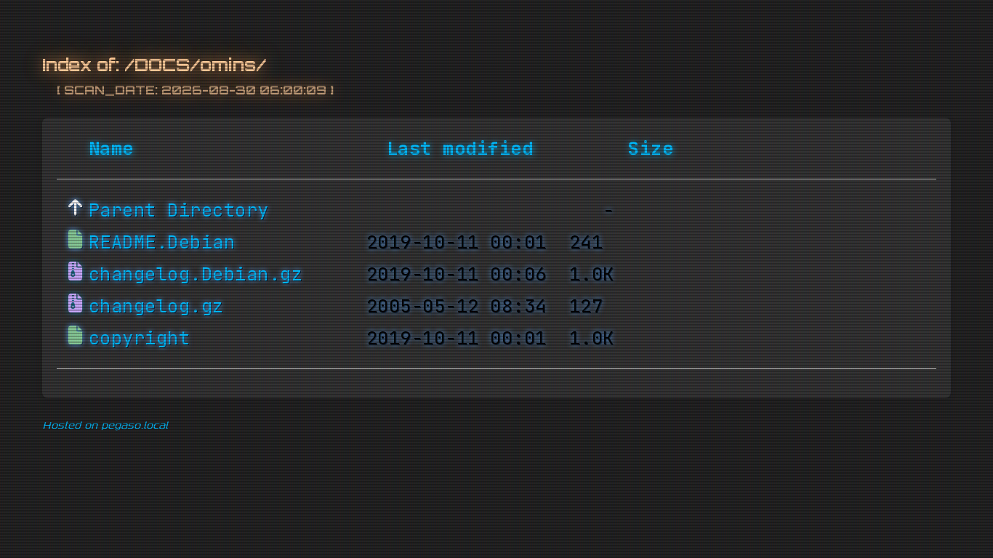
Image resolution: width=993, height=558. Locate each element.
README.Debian (162, 242)
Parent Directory (179, 210)
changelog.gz (156, 306)
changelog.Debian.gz (196, 274)
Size (650, 148)
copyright (139, 338)
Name (111, 148)
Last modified (460, 148)
